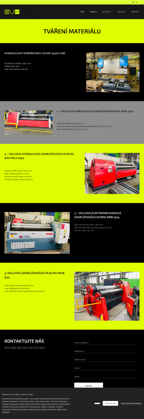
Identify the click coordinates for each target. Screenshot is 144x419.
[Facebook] (133, 2)
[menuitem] (83, 12)
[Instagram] (136, 2)
